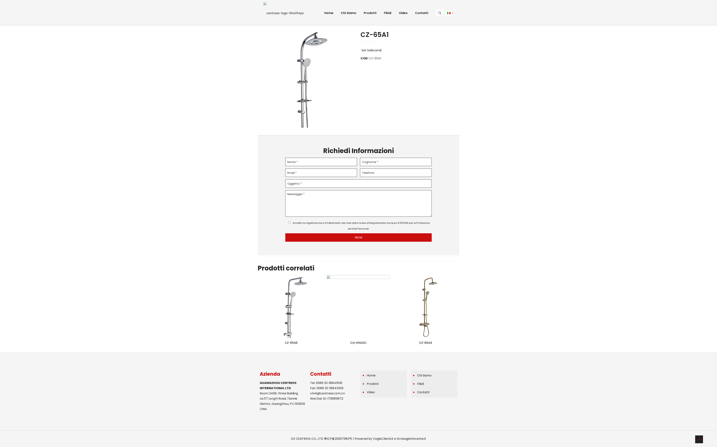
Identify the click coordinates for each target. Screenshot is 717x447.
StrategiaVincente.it (411, 439)
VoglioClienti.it (383, 439)
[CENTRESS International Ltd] (283, 13)
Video (371, 392)
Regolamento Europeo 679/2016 (388, 223)
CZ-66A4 (425, 343)
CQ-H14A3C (358, 343)
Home (371, 375)
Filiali (420, 384)
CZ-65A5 (291, 343)
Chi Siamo (424, 375)
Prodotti (373, 384)
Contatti (423, 392)
